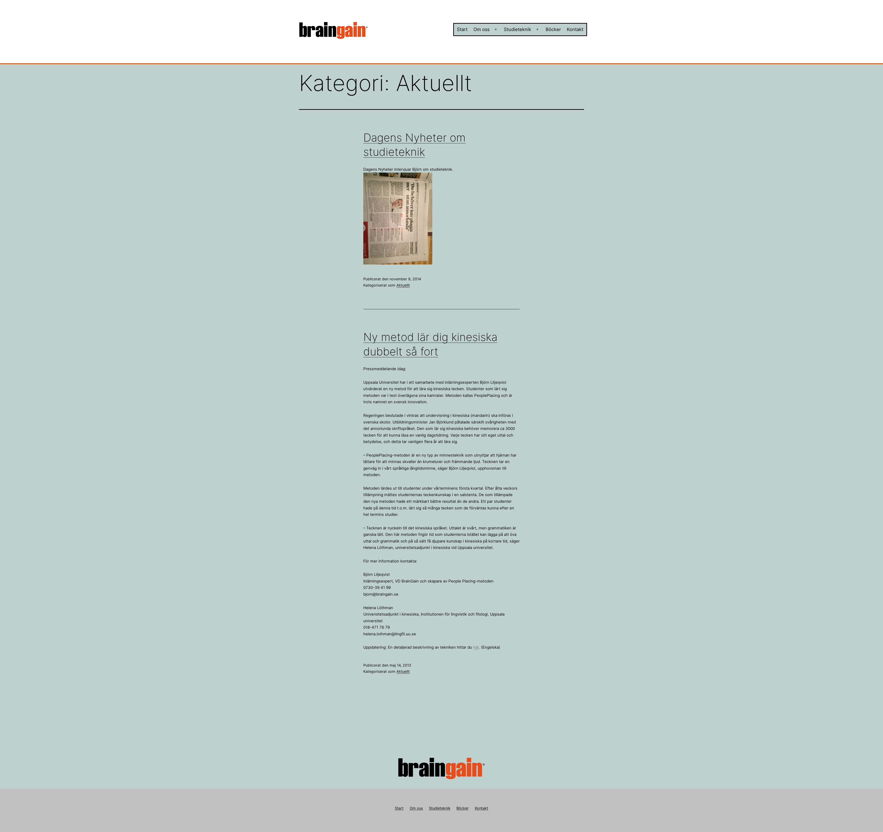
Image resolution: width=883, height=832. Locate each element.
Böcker (553, 29)
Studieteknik (517, 29)
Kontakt (575, 29)
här (476, 647)
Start (462, 29)
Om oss (481, 29)
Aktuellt (403, 285)
